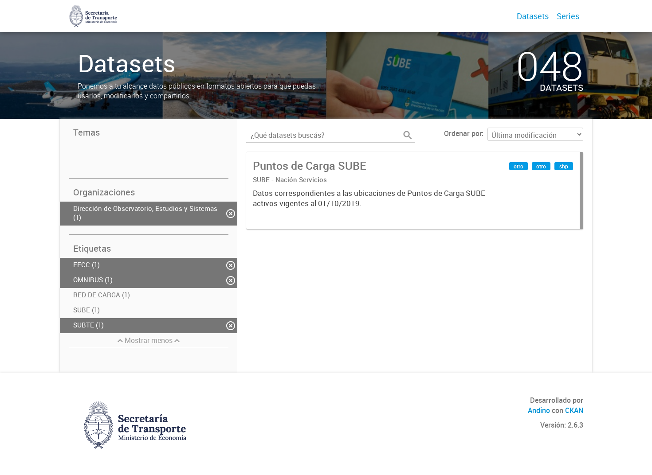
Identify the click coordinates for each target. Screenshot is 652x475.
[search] (408, 135)
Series (568, 16)
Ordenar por (463, 133)
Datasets (533, 16)
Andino (539, 410)
